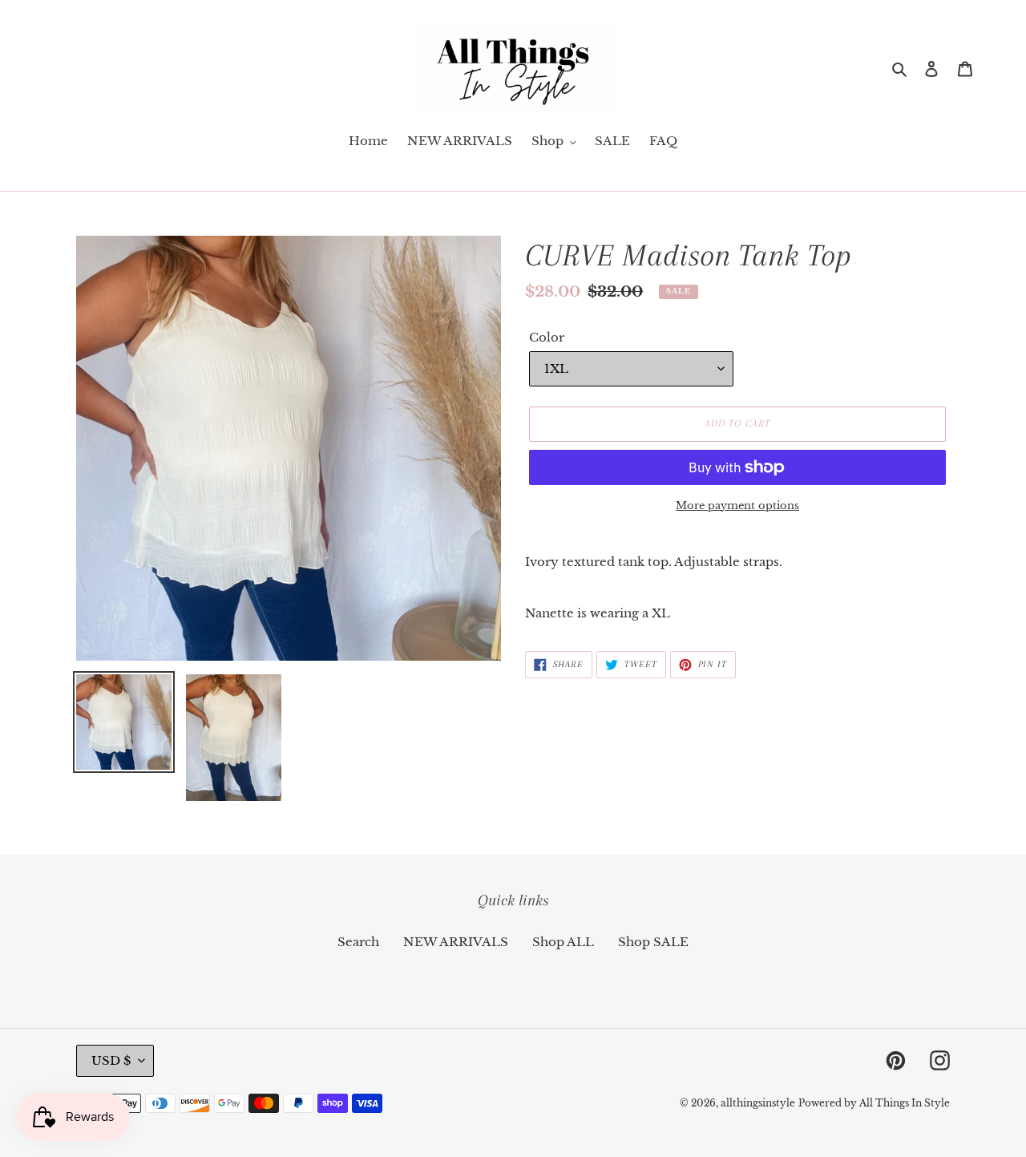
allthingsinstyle (758, 1103)
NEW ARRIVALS (455, 941)
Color (546, 337)
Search (358, 941)
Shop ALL (563, 941)
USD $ (111, 1060)
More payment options (737, 505)
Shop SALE (653, 941)
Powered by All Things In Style (874, 1103)
